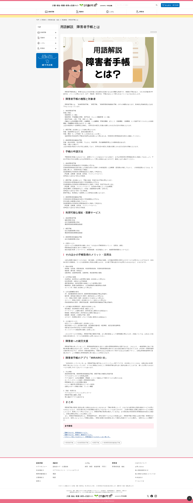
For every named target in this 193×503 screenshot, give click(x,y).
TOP (37, 20)
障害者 (44, 20)
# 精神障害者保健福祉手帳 (111, 442)
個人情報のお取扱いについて (144, 474)
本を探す (168, 5)
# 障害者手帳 (69, 442)
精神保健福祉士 (41, 474)
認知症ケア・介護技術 (60, 466)
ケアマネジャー (41, 466)
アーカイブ (138, 481)
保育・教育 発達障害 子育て (96, 466)
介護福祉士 (40, 477)
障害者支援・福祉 (53, 20)
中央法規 (138, 477)
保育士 (38, 481)
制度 (54, 477)
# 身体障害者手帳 (82, 442)
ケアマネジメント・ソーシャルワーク (66, 470)
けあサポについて (141, 463)
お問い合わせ (139, 466)
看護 (54, 474)
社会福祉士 (40, 470)
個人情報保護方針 (141, 470)
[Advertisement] (47, 100)
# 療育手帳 (95, 442)
